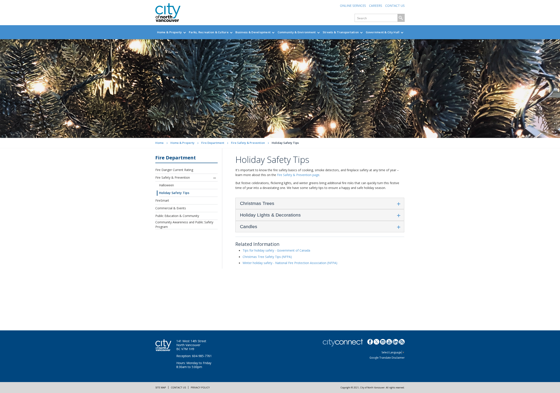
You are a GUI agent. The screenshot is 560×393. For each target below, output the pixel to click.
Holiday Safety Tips (174, 193)
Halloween (166, 185)
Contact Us (395, 6)
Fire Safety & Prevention (248, 143)
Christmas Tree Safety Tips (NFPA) (267, 257)
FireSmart (162, 200)
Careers (375, 6)
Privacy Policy (200, 387)
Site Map (160, 387)
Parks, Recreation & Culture (209, 32)
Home (159, 143)
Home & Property (169, 32)
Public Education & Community (177, 216)
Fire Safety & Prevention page (298, 175)
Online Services (353, 6)
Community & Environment (297, 32)
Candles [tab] (248, 226)
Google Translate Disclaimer (387, 358)
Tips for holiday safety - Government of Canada (276, 250)
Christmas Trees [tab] (257, 203)
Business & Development (253, 32)
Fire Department (212, 143)
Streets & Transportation (341, 32)
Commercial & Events (170, 208)
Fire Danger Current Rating (174, 170)
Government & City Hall (383, 32)
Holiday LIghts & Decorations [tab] (270, 214)
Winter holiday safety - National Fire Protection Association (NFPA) (290, 263)
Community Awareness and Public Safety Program (184, 224)
